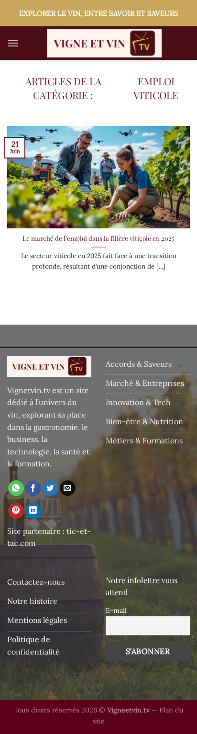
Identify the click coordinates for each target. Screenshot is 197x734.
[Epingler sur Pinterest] (16, 511)
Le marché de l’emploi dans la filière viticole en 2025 (98, 238)
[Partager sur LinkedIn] (33, 511)
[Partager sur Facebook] (33, 488)
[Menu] (13, 43)
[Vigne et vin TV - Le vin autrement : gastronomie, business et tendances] (104, 43)
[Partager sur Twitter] (50, 488)
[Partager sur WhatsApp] (16, 488)
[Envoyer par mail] (68, 488)
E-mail (116, 610)
